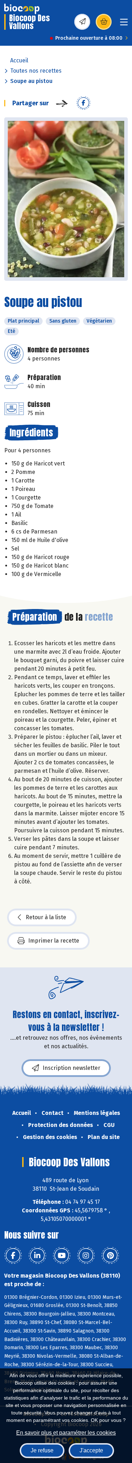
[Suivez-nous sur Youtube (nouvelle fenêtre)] (61, 1255)
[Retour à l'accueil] (21, 9)
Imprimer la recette (53, 940)
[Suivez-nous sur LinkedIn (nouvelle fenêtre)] (37, 1255)
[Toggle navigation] (124, 24)
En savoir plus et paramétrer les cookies (66, 1433)
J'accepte (91, 1450)
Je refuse (42, 1450)
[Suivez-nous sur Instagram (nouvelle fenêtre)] (86, 1255)
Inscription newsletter (71, 1068)
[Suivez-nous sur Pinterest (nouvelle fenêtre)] (110, 1255)
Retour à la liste (46, 917)
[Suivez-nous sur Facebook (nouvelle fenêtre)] (13, 1255)
